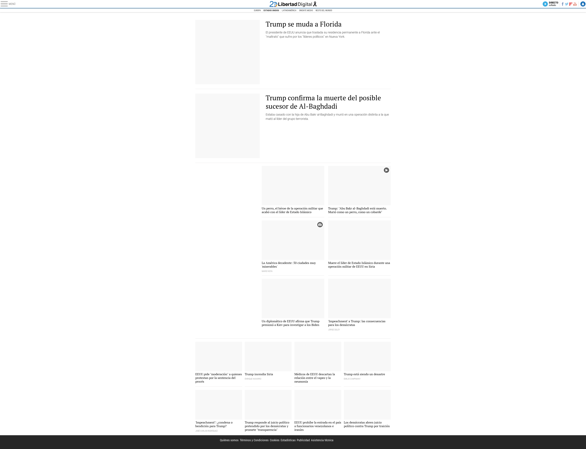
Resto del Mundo (324, 10)
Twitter (567, 4)
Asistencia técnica (322, 440)
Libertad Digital (293, 4)
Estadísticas (288, 440)
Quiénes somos (229, 440)
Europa (257, 10)
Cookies (274, 440)
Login (583, 4)
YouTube (575, 4)
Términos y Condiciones (254, 440)
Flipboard (571, 4)
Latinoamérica (289, 10)
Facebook (563, 4)
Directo (553, 4)
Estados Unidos (271, 10)
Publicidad (303, 440)
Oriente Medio (306, 10)
